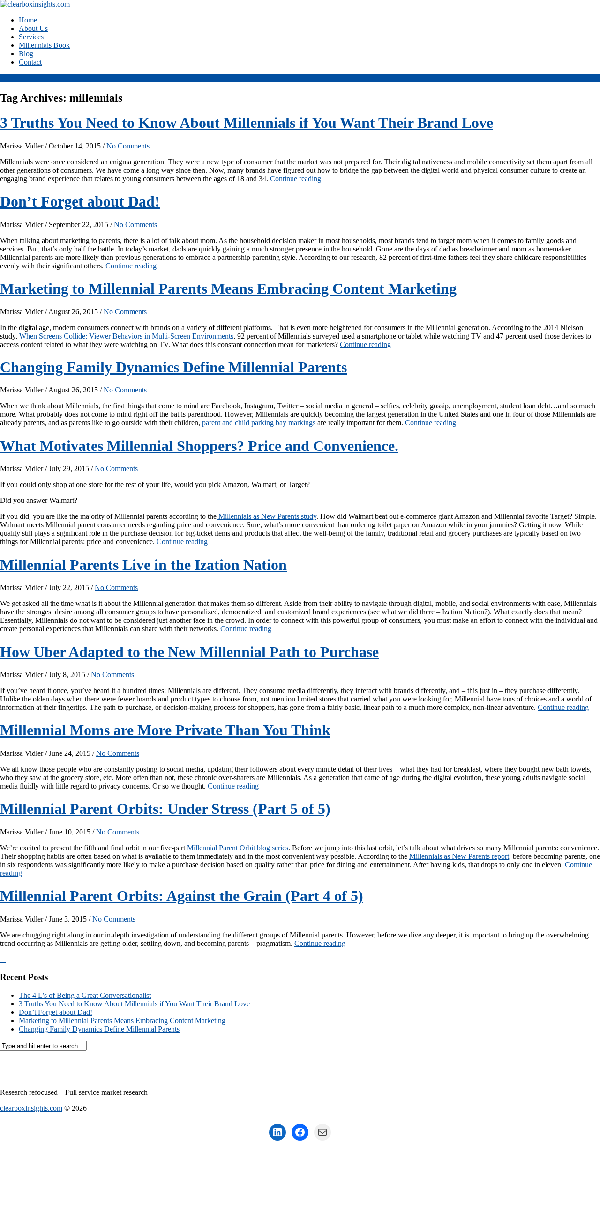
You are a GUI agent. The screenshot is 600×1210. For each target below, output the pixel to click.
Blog (26, 54)
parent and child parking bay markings (258, 423)
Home (28, 20)
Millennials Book (44, 45)
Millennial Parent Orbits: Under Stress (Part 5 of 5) (165, 808)
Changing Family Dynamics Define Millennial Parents (173, 367)
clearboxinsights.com (67, 1069)
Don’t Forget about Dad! (80, 201)
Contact (30, 62)
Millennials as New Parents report (459, 856)
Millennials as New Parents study (266, 516)
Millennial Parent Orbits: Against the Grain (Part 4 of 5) (181, 895)
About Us (33, 28)
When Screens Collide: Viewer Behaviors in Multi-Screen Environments (126, 336)
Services (31, 37)
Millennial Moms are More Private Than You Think (165, 730)
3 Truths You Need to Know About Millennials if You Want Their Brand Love (246, 122)
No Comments (128, 146)
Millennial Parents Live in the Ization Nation (143, 564)
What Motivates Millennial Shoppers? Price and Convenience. (199, 445)
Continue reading (295, 179)
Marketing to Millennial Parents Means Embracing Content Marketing (228, 288)
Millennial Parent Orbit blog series (237, 848)
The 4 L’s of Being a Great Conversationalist (85, 995)
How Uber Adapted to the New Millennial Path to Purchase (189, 651)
